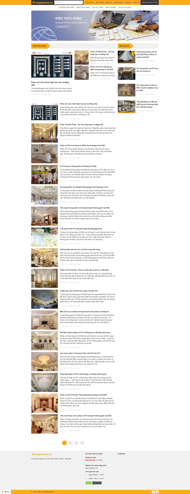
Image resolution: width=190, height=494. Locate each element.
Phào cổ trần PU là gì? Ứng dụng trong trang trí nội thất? (83, 395)
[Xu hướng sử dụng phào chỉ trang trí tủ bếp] (44, 174)
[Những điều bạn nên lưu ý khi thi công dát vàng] (44, 257)
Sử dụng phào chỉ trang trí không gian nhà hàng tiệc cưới (84, 187)
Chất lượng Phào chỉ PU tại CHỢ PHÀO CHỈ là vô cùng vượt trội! (146, 54)
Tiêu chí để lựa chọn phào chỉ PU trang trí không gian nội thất (85, 416)
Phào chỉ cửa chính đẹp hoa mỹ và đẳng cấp (50, 83)
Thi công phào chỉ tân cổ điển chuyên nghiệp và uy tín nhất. (147, 87)
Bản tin (109, 2)
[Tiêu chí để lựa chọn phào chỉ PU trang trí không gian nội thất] (44, 424)
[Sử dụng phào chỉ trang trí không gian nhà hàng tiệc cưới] (44, 195)
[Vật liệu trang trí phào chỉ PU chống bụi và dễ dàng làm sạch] (44, 341)
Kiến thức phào (83, 7)
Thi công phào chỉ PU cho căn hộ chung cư (147, 69)
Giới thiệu (89, 2)
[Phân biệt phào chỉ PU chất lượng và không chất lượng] (44, 382)
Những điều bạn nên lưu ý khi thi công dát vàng (80, 249)
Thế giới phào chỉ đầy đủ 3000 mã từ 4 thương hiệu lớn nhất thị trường (147, 104)
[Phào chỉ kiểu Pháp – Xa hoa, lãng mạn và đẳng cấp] (81, 57)
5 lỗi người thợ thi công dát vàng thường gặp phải (81, 229)
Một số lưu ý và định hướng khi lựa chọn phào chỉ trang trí (84, 312)
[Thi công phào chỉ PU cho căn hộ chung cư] (126, 73)
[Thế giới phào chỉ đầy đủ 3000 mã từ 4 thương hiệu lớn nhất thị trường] (126, 106)
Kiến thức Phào (46, 94)
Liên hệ (136, 2)
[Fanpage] (153, 492)
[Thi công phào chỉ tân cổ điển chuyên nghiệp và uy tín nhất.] (126, 90)
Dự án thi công (125, 7)
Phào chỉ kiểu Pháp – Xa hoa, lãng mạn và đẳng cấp (102, 53)
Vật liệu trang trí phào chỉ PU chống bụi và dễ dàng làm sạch (85, 332)
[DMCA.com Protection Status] (93, 483)
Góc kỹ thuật (97, 7)
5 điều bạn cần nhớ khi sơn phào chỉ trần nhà (79, 291)
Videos (128, 2)
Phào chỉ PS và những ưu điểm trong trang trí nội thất (101, 68)
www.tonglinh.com (91, 468)
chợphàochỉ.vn (49, 492)
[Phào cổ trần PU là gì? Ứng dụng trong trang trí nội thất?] (44, 403)
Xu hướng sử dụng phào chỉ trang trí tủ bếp (78, 166)
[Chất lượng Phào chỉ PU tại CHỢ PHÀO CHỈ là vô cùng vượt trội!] (126, 57)
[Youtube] (157, 492)
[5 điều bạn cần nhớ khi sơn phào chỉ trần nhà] (44, 299)
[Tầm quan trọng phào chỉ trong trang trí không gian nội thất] (44, 216)
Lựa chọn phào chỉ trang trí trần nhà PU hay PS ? (80, 353)
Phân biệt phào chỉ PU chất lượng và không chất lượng (83, 374)
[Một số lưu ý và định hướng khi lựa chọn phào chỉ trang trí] (44, 320)
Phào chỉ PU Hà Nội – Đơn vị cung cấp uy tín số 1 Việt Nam (84, 270)
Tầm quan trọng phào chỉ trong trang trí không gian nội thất (85, 208)
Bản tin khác (150, 61)
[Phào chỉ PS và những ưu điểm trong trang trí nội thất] (81, 73)
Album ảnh (118, 2)
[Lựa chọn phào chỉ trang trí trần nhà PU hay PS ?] (44, 361)
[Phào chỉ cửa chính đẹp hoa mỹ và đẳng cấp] (51, 65)
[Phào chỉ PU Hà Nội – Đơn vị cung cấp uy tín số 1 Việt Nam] (44, 278)
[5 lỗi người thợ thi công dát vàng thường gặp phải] (44, 237)
